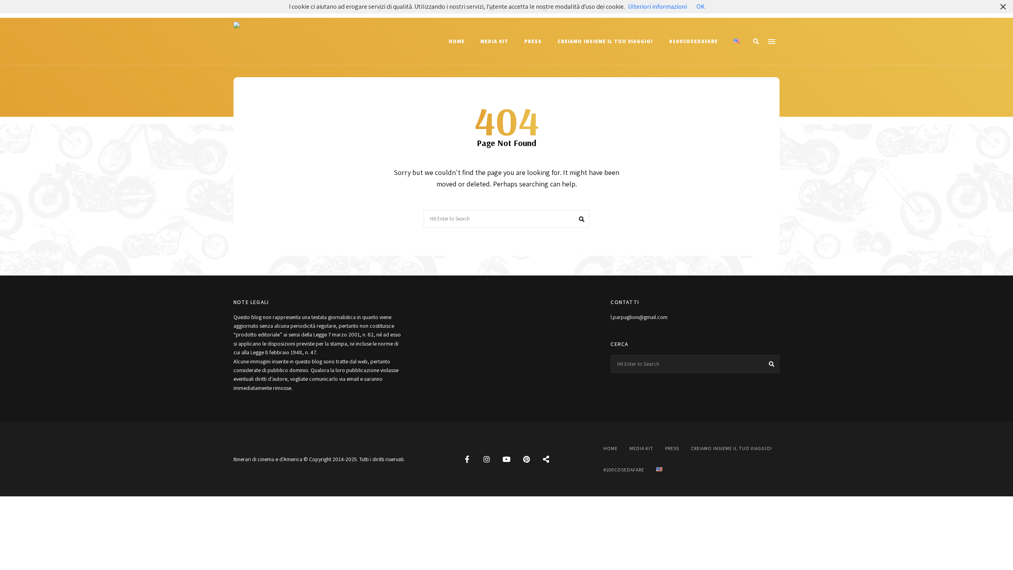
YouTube (506, 459)
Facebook (467, 459)
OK (700, 6)
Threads (546, 459)
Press (533, 41)
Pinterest (526, 459)
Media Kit (494, 41)
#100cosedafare (693, 41)
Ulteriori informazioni (657, 6)
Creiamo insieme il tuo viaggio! (605, 41)
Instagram (487, 459)
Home (457, 41)
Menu (772, 41)
